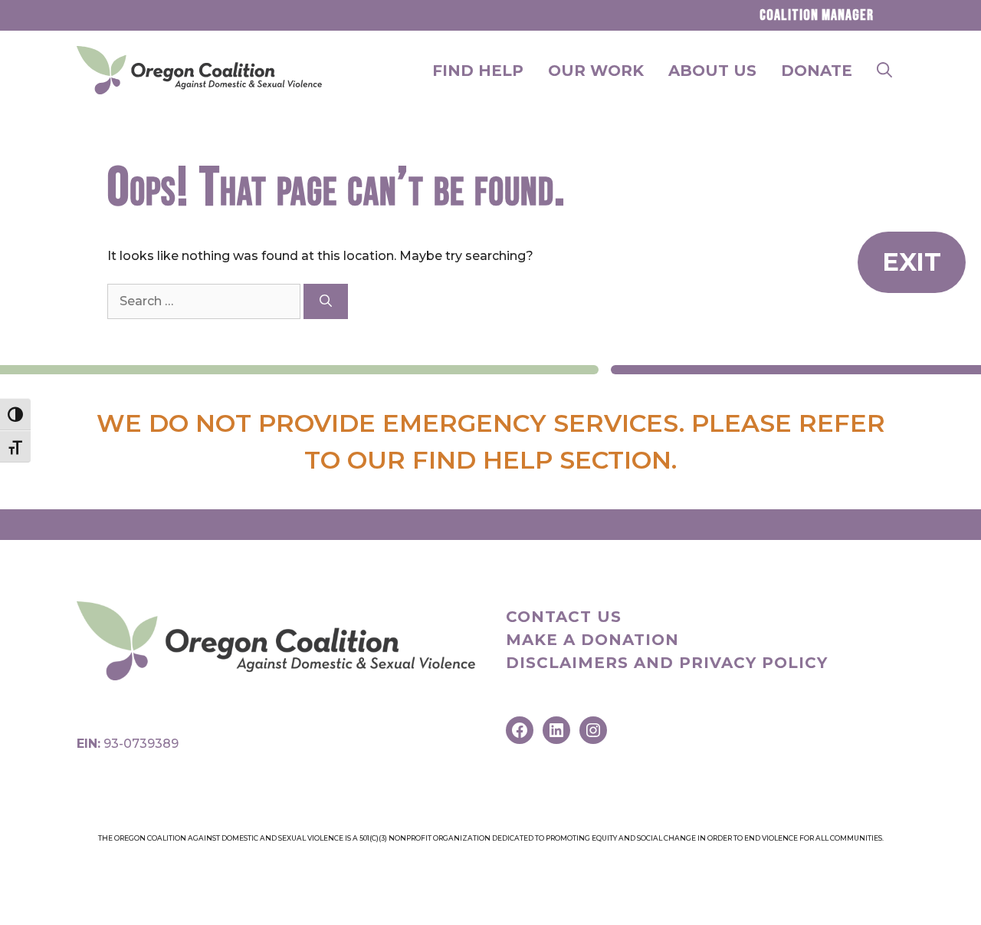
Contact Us (564, 616)
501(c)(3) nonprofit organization (424, 838)
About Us (712, 70)
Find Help (477, 70)
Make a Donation (592, 639)
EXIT (911, 262)
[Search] (325, 301)
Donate (816, 70)
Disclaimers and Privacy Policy (667, 662)
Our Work (596, 70)
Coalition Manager (817, 15)
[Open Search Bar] (884, 71)
